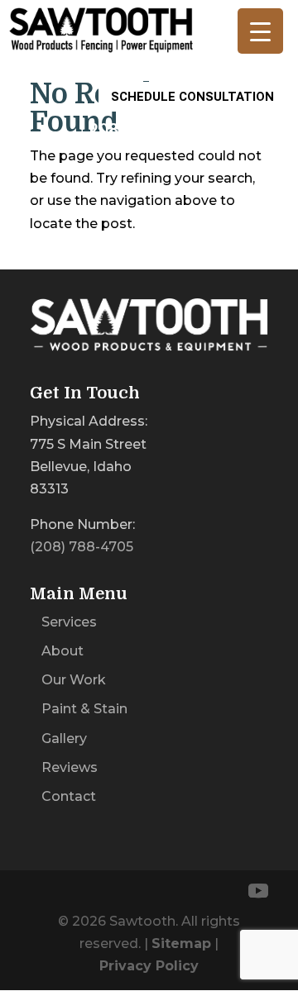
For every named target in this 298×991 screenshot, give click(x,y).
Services (69, 622)
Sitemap (181, 943)
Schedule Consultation (192, 96)
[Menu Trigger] (260, 31)
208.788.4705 (142, 129)
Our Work (73, 680)
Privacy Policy (149, 966)
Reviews (69, 767)
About (62, 651)
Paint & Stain (84, 709)
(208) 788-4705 (81, 547)
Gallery (64, 738)
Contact (68, 796)
